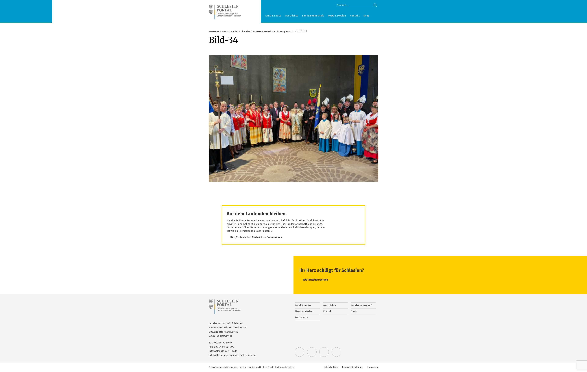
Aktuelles (245, 31)
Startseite (214, 31)
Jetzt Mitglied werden (315, 279)
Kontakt (355, 15)
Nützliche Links (331, 367)
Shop (366, 15)
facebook (312, 352)
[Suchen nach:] (354, 5)
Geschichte (291, 15)
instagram (324, 352)
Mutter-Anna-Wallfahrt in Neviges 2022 (273, 31)
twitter (299, 352)
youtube (336, 352)
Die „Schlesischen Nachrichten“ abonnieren (256, 237)
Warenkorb (375, 16)
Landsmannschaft (313, 15)
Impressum (372, 367)
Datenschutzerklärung (352, 367)
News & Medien (337, 15)
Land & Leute (273, 15)
